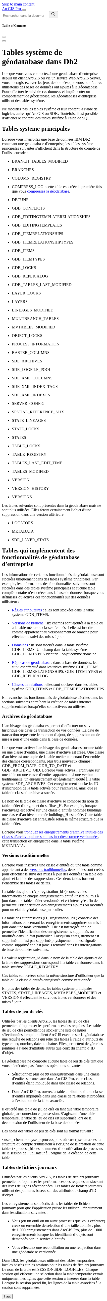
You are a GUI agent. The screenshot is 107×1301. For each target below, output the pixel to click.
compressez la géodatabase (48, 191)
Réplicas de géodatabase (31, 662)
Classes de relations (27, 684)
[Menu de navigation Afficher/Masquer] (24, 10)
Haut (7, 1296)
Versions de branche (28, 623)
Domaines (20, 645)
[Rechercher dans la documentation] (53, 14)
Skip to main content (18, 4)
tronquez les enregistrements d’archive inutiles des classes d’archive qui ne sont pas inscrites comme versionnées (52, 834)
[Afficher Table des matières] (4, 41)
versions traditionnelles (48, 869)
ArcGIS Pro (12, 8)
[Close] (4, 36)
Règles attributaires (27, 610)
